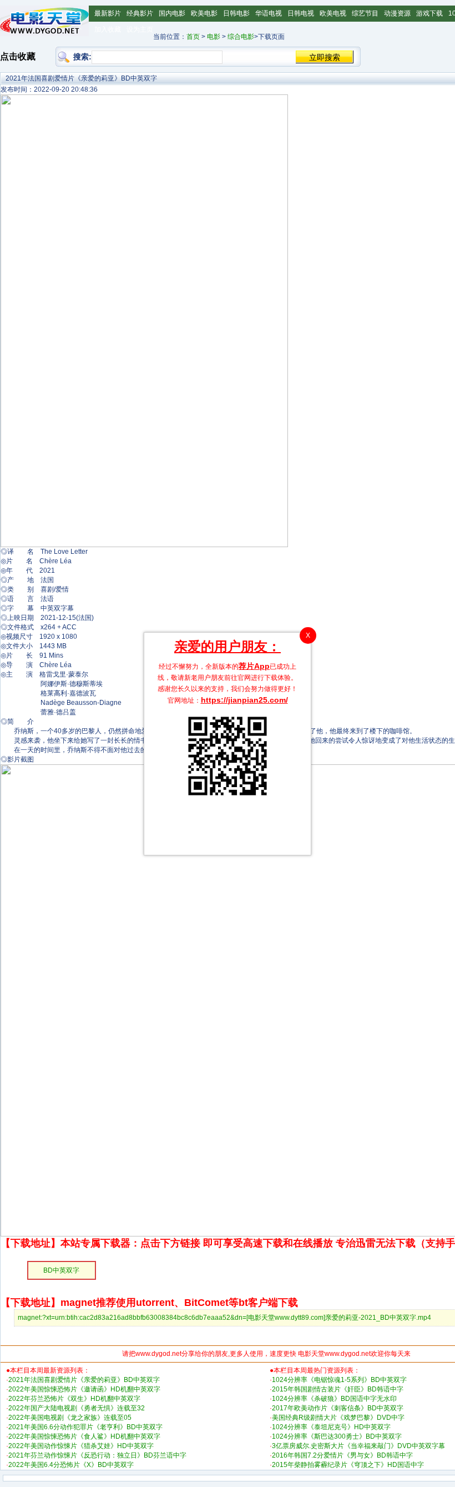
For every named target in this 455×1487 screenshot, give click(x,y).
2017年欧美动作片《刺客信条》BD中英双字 (337, 1408)
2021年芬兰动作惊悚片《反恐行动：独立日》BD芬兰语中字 (97, 1455)
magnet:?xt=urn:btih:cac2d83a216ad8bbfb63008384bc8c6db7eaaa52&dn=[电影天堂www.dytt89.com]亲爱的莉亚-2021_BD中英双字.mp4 (224, 1317)
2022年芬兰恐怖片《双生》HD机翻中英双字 (74, 1399)
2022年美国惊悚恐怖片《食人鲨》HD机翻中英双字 (84, 1436)
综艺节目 (365, 13)
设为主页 (140, 29)
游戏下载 (429, 13)
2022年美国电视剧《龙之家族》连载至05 (70, 1417)
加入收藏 (107, 29)
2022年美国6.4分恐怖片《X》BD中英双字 (71, 1465)
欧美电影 (204, 13)
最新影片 (107, 13)
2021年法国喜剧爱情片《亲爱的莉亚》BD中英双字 (84, 1380)
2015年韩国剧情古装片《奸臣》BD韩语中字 (337, 1389)
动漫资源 (397, 13)
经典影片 (140, 13)
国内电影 (172, 13)
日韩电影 (236, 13)
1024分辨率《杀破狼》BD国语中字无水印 (334, 1399)
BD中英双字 (61, 1270)
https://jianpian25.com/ (244, 699)
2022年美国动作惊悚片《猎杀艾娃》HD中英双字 (81, 1446)
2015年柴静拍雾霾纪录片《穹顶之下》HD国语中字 (348, 1465)
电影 (213, 37)
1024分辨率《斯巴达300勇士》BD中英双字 (337, 1436)
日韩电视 (300, 13)
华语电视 (268, 13)
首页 (193, 37)
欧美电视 (333, 13)
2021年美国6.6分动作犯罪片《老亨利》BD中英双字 (85, 1427)
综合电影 (241, 37)
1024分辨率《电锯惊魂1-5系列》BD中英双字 (339, 1380)
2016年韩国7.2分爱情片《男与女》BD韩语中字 (342, 1455)
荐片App (254, 666)
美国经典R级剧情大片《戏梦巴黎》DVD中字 (338, 1417)
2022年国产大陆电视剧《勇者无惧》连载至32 (76, 1408)
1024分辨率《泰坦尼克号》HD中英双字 (331, 1427)
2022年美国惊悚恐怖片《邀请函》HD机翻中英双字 (84, 1389)
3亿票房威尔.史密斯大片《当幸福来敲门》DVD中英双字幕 (358, 1446)
